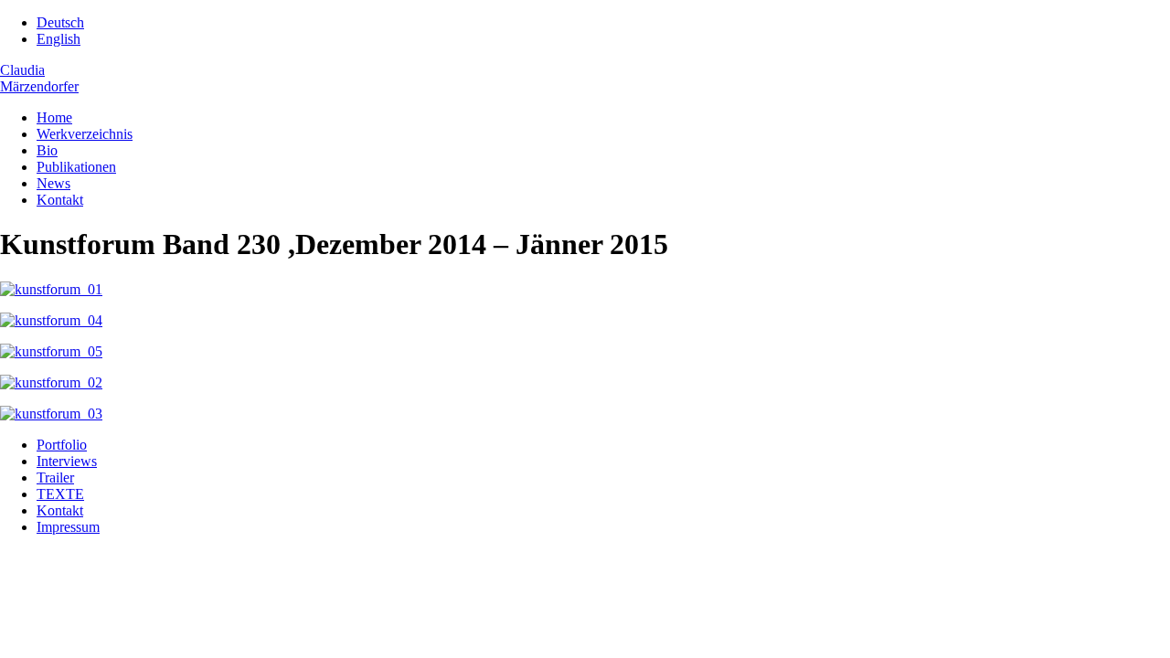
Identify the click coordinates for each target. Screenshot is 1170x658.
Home (54, 117)
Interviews (67, 461)
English (58, 39)
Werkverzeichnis (85, 134)
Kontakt (60, 199)
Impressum (68, 527)
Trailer (55, 477)
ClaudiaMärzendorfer (39, 78)
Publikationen (76, 167)
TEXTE (60, 494)
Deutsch (60, 22)
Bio (47, 150)
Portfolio (62, 444)
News (53, 183)
